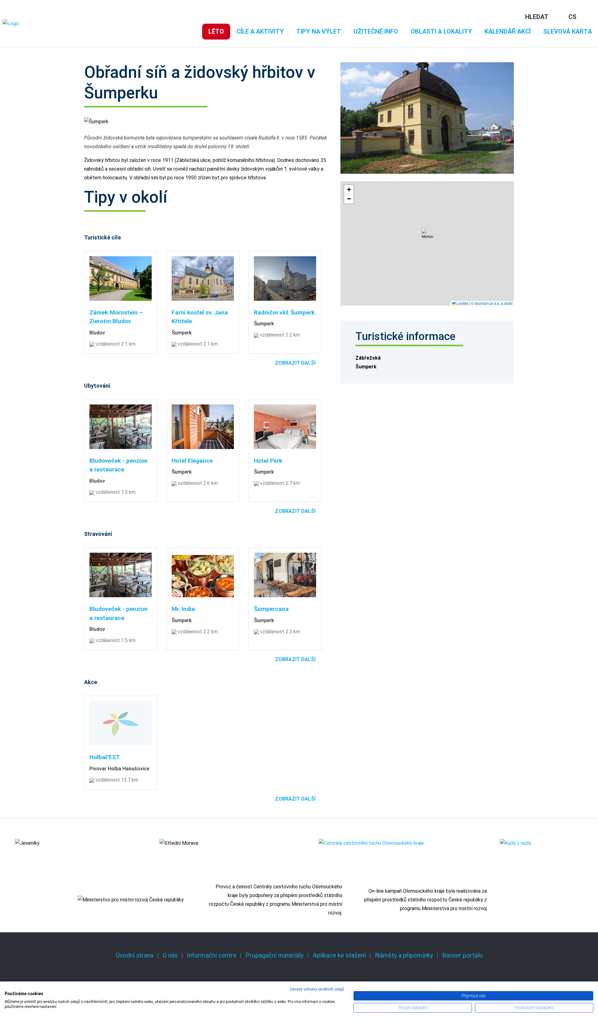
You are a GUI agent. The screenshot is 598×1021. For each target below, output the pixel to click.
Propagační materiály (274, 955)
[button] (427, 236)
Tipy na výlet (318, 31)
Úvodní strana (134, 955)
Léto (216, 31)
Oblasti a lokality (441, 31)
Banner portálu (462, 955)
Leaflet (462, 303)
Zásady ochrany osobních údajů (316, 989)
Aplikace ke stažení (339, 955)
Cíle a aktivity (260, 31)
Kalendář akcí (508, 31)
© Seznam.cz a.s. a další (491, 303)
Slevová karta (567, 31)
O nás (170, 955)
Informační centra (211, 955)
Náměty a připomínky (404, 955)
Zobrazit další (295, 363)
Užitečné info (376, 31)
